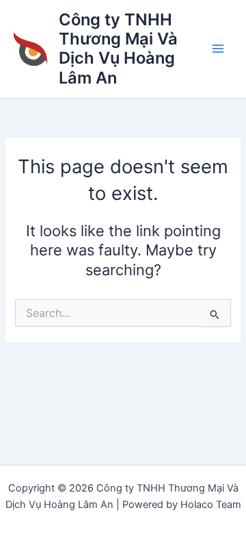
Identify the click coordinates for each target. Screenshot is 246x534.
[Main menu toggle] (218, 49)
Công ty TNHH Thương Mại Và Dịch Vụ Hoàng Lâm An (118, 49)
